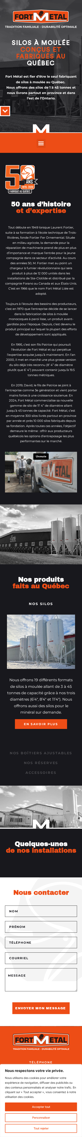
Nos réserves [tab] (41, 763)
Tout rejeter (41, 1128)
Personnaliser (41, 1117)
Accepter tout (41, 1106)
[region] (41, 1100)
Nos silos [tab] (41, 604)
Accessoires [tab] (41, 773)
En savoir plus (41, 724)
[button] (41, 143)
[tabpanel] (41, 678)
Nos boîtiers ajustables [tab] (41, 753)
